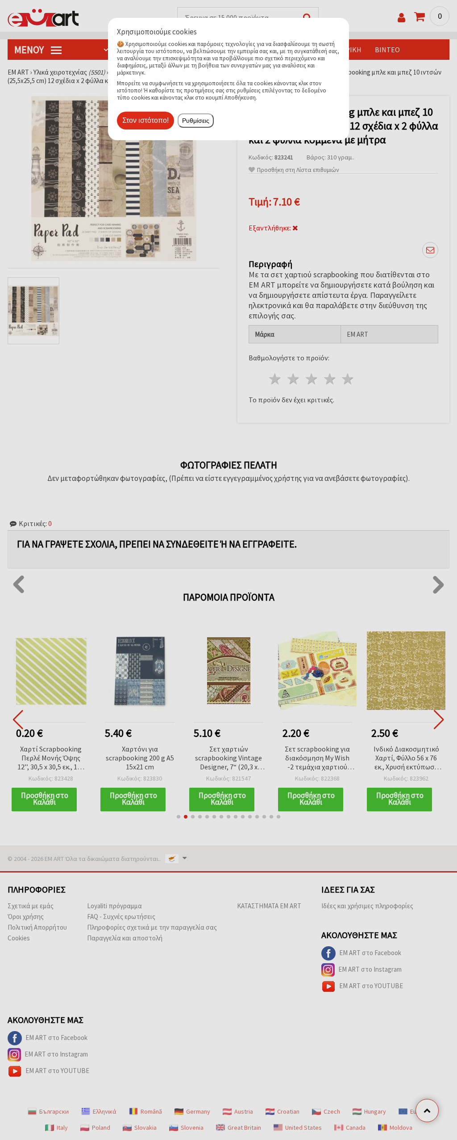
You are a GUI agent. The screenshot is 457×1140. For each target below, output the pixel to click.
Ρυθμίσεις (195, 120)
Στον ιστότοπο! (145, 120)
